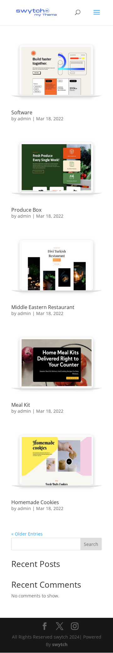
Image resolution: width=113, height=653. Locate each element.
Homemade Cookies (35, 502)
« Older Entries (27, 534)
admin (24, 119)
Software (21, 112)
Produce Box (26, 209)
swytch (59, 644)
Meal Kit (20, 404)
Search (91, 544)
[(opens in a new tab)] (56, 72)
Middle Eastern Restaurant (42, 307)
